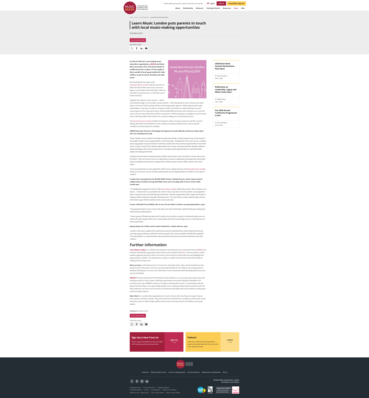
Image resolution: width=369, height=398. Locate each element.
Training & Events (213, 8)
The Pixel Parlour (172, 390)
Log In (212, 3)
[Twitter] (132, 381)
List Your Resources (193, 372)
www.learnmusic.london (139, 85)
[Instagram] (142, 381)
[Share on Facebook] (137, 48)
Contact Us (145, 372)
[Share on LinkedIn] (141, 48)
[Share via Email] (146, 48)
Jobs (243, 8)
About (177, 8)
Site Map (146, 390)
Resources (227, 8)
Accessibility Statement (163, 387)
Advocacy (199, 8)
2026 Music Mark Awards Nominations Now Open (224, 66)
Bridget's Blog (221, 99)
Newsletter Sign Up (236, 3)
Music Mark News (137, 40)
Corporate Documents (135, 387)
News (236, 8)
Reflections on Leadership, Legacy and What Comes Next (225, 89)
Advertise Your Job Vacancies (211, 372)
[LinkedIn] (147, 381)
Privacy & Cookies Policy (149, 387)
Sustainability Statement (136, 390)
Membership (188, 8)
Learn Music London (168, 189)
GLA (183, 252)
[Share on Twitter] (132, 48)
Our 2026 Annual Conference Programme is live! (226, 113)
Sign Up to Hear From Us (158, 372)
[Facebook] (137, 381)
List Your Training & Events (176, 372)
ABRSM (153, 64)
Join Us (221, 3)
